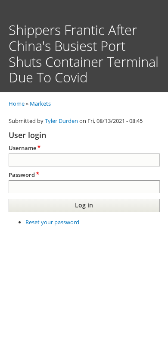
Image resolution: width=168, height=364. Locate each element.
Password (22, 175)
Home (17, 103)
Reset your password (52, 222)
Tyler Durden (61, 121)
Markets (40, 103)
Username (22, 148)
